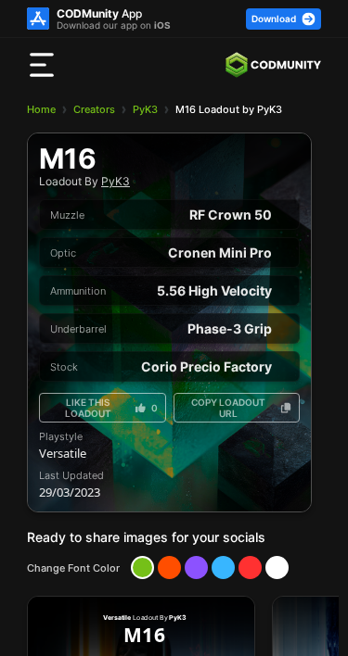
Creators (94, 109)
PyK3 (145, 109)
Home (41, 109)
